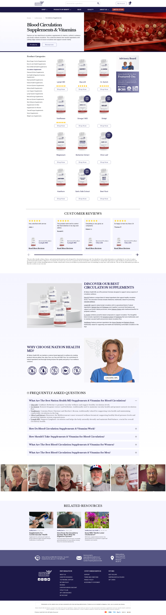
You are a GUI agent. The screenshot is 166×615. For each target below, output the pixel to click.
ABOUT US (63, 574)
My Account (121, 3)
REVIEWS (62, 585)
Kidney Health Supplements (34, 88)
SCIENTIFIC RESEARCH (66, 577)
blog (79, 9)
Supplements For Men (33, 105)
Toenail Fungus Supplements (35, 110)
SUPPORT (87, 574)
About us (103, 9)
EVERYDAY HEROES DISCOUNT (68, 587)
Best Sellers (113, 574)
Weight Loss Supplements (34, 116)
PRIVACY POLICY (89, 579)
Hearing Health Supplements (35, 80)
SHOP (44, 9)
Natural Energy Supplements (35, 96)
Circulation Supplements (34, 69)
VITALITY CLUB (64, 590)
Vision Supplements (32, 113)
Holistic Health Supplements (35, 82)
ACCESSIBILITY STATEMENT (92, 582)
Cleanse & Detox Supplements (35, 72)
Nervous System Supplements (35, 99)
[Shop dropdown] (46, 9)
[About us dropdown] (108, 9)
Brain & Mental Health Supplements (37, 66)
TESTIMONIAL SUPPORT (66, 579)
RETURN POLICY (64, 582)
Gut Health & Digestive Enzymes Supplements (36, 76)
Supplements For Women (34, 107)
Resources (49, 45)
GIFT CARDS (112, 579)
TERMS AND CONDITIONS (91, 577)
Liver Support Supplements (34, 91)
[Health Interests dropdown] (70, 9)
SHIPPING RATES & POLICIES (116, 577)
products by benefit (61, 9)
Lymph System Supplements (35, 93)
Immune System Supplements (35, 85)
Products (33, 45)
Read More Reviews (36, 248)
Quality (90, 9)
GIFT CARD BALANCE (66, 592)
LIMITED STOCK (118, 9)
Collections (38, 18)
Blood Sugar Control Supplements (36, 61)
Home (29, 18)
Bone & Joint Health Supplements (36, 64)
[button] (98, 3)
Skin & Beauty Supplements (34, 102)
